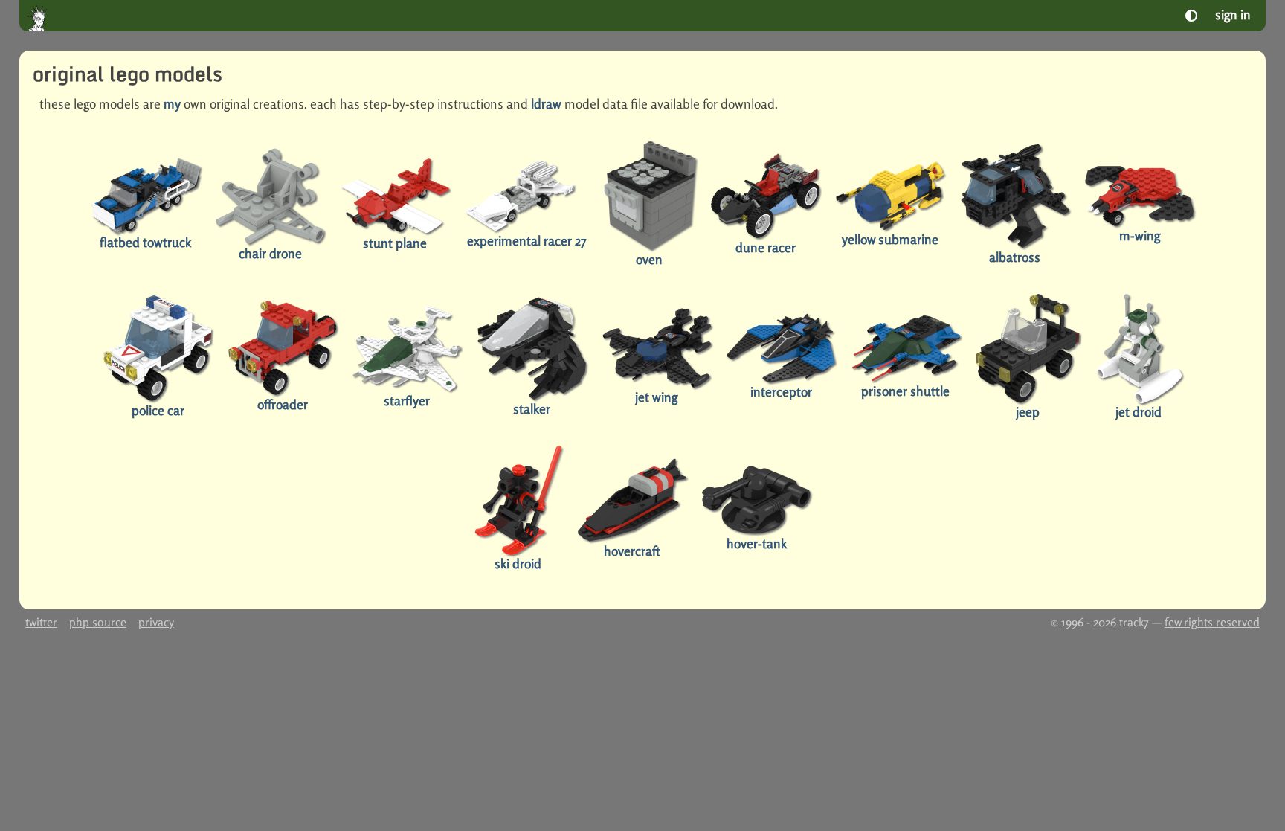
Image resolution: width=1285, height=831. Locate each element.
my (172, 104)
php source (97, 622)
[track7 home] (39, 17)
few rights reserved (1212, 622)
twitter (41, 622)
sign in (1233, 14)
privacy (156, 622)
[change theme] (1191, 16)
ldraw (546, 104)
